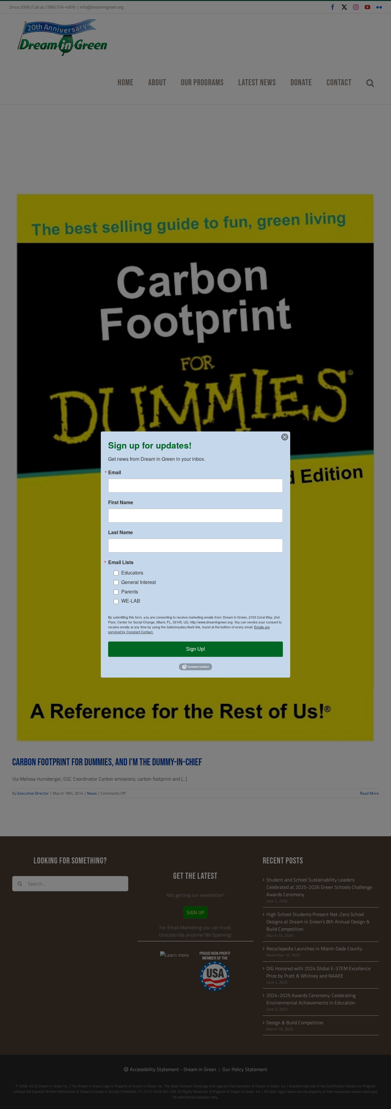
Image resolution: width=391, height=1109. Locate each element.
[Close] (284, 437)
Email (114, 472)
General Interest (138, 582)
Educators (132, 572)
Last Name (120, 532)
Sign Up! (195, 649)
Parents (129, 591)
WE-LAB (130, 600)
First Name (120, 502)
